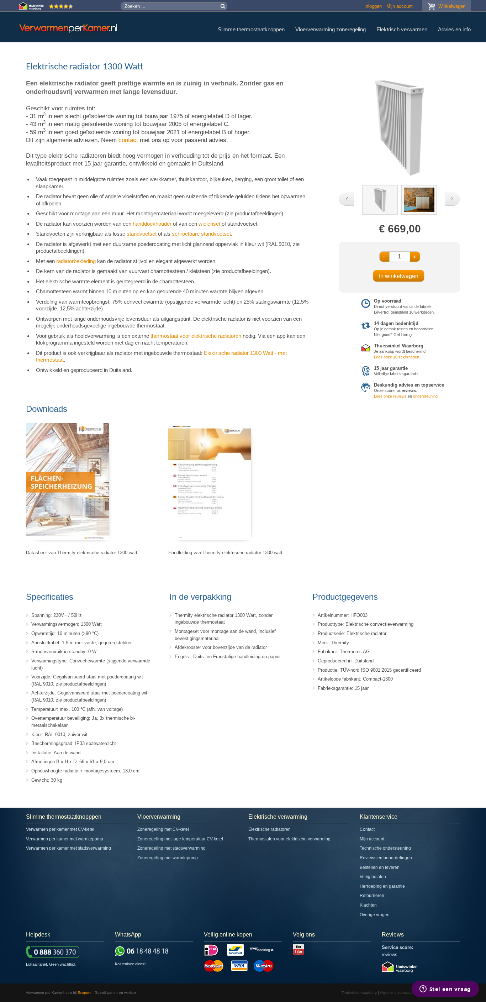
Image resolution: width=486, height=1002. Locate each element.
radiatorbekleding (76, 261)
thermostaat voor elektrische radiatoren (195, 336)
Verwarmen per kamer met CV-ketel (60, 829)
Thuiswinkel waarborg (359, 993)
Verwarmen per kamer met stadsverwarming (68, 848)
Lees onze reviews (390, 396)
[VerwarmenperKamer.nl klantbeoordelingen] (61, 8)
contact (128, 140)
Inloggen (373, 6)
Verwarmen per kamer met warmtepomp (64, 838)
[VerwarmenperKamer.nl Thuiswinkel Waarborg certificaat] (32, 8)
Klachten (368, 905)
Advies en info (454, 29)
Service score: (397, 947)
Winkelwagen (451, 6)
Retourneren (372, 895)
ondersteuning (425, 396)
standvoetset (142, 234)
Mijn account (399, 6)
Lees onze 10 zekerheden (396, 357)
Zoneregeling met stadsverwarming (171, 848)
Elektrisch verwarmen (401, 29)
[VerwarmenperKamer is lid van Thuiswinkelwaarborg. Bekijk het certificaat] (399, 971)
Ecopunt (84, 993)
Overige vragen (375, 914)
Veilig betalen (373, 876)
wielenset (209, 224)
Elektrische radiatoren (269, 829)
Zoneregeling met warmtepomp (167, 857)
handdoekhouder (152, 224)
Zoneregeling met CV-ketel (163, 829)
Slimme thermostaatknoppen (251, 29)
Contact (367, 829)
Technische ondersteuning (385, 848)
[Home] (69, 28)
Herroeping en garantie (382, 886)
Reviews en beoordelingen (386, 857)
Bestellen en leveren (380, 867)
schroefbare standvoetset (201, 234)
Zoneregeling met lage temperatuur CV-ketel (180, 838)
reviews (389, 954)
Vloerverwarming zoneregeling (330, 29)
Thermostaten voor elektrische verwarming (289, 838)
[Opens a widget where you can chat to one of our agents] (445, 989)
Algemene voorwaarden (399, 993)
